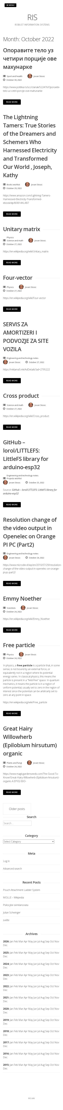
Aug (43, 941)
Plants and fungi (14, 762)
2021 (6, 997)
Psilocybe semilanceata (15, 905)
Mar (21, 941)
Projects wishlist (14, 478)
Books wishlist (13, 184)
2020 (6, 1008)
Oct (52, 952)
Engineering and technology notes (22, 358)
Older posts (17, 809)
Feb (16, 941)
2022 (6, 986)
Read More (12, 102)
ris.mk (31, 1098)
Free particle (19, 645)
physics (10, 665)
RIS (32, 17)
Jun (35, 941)
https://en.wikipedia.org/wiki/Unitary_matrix (25, 251)
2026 (6, 941)
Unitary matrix (21, 229)
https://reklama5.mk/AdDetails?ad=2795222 (26, 369)
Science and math (15, 240)
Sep (47, 952)
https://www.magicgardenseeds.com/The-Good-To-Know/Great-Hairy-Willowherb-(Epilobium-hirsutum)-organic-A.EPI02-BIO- (31, 777)
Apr (26, 952)
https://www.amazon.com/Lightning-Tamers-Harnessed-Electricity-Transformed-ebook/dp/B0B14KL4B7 (27, 199)
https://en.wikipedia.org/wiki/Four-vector (24, 298)
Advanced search (12, 868)
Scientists (11, 608)
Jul (38, 941)
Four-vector (17, 277)
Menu (11, 5)
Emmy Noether (22, 598)
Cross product (21, 395)
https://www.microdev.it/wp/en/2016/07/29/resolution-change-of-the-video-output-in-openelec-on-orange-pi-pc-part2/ (32, 568)
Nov (56, 952)
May (30, 941)
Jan (11, 941)
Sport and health (14, 76)
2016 (6, 1053)
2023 (6, 975)
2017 (6, 1042)
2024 (6, 964)
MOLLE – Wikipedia (13, 897)
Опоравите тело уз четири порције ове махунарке (30, 58)
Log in (6, 861)
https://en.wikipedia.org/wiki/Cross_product (26, 416)
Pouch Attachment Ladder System (21, 890)
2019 (6, 1020)
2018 (6, 1031)
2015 (6, 1065)
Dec (5, 956)
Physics (10, 237)
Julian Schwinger (11, 912)
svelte (6, 920)
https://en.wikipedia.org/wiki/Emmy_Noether (26, 619)
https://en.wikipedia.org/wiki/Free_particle (25, 702)
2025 (6, 952)
